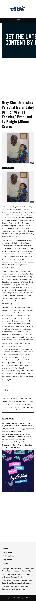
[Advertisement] (18, 77)
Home (5, 548)
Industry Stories (9, 556)
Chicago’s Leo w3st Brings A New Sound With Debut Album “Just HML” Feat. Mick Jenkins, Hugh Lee (18, 401)
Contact (6, 563)
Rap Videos (7, 560)
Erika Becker (9, 390)
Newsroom (5, 386)
